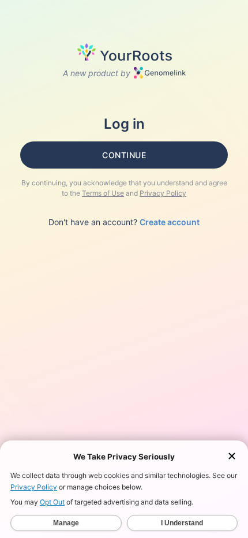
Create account (170, 222)
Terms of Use (103, 193)
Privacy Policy (163, 193)
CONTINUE (124, 155)
